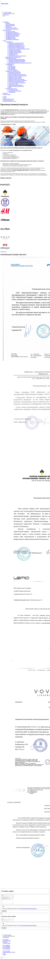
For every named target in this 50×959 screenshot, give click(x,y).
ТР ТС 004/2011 (6, 945)
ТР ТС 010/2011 (6, 947)
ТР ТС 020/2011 (6, 946)
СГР (4, 953)
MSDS (4, 954)
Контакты (5, 93)
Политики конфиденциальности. (29, 139)
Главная (5, 96)
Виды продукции (7, 30)
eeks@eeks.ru (6, 14)
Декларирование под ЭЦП (9, 952)
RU (4, 15)
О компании (6, 21)
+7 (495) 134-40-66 (7, 12)
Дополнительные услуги (8, 99)
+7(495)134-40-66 (4, 3)
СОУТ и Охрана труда (8, 100)
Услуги (4, 40)
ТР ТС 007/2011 (6, 948)
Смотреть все (3, 251)
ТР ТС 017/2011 (6, 951)
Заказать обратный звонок (9, 13)
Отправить (4, 142)
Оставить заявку (6, 94)
